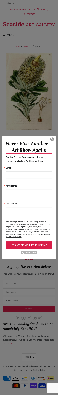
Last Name (11, 203)
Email (8, 168)
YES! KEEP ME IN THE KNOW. (29, 245)
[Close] (52, 139)
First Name (11, 186)
